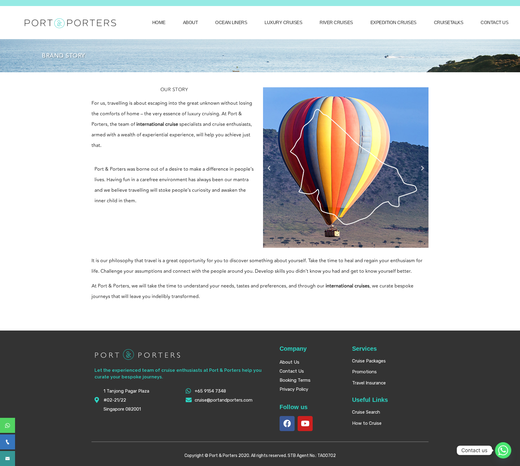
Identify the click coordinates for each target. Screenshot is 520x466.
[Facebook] (287, 423)
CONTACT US (494, 22)
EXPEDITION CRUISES (393, 22)
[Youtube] (305, 423)
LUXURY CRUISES (283, 22)
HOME (159, 22)
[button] (269, 168)
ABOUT (190, 22)
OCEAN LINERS (231, 22)
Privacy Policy (294, 389)
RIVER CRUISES (336, 22)
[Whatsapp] (503, 450)
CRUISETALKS (448, 22)
